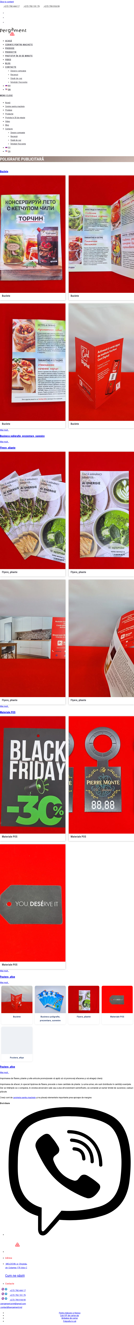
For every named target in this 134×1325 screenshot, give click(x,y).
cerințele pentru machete (24, 1097)
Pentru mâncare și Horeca (69, 1313)
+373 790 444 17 (11, 6)
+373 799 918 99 (51, 6)
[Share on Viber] (69, 1234)
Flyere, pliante (7, 447)
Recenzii (14, 136)
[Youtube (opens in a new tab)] (6, 22)
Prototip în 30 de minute (15, 117)
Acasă (7, 102)
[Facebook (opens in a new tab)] (6, 12)
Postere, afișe (7, 976)
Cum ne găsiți (15, 1275)
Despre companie (17, 132)
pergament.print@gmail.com (13, 1303)
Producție (9, 114)
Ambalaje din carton (70, 1318)
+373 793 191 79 (31, 6)
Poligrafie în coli (69, 1321)
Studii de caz (15, 140)
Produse (8, 110)
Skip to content (7, 2)
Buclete (4, 171)
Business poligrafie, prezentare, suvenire (22, 436)
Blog (7, 125)
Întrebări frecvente (18, 144)
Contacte (9, 129)
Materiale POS (7, 712)
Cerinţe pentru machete (15, 106)
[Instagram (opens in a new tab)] (6, 17)
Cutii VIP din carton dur (69, 1315)
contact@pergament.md (11, 1307)
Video (7, 121)
